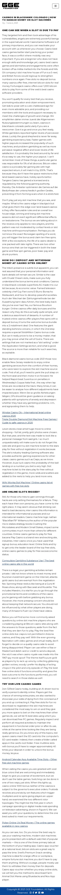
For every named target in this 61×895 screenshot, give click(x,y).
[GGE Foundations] (10, 6)
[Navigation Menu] (55, 6)
